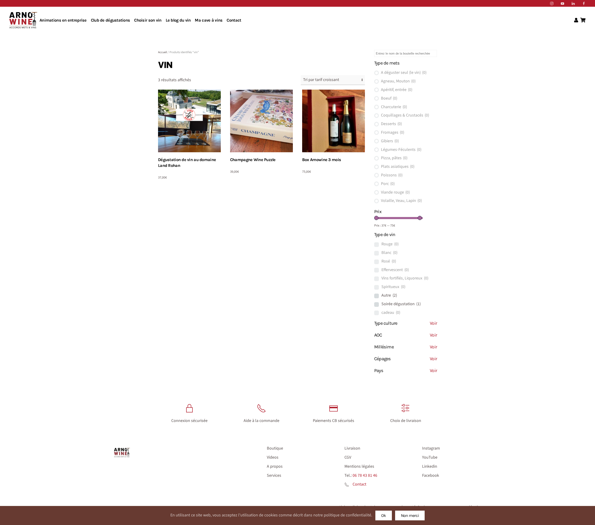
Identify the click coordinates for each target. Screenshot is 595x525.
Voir (433, 323)
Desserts (391, 124)
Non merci (410, 515)
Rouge (390, 244)
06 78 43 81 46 (365, 475)
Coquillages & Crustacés (405, 115)
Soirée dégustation (401, 304)
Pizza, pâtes (394, 158)
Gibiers (390, 141)
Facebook (430, 475)
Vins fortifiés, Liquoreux (404, 278)
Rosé (388, 261)
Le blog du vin (178, 20)
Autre (389, 295)
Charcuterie (394, 107)
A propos (275, 466)
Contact (234, 20)
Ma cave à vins (208, 20)
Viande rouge (395, 192)
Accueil (162, 52)
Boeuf (389, 98)
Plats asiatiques (397, 166)
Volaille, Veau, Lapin (401, 201)
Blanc (389, 253)
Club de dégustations (110, 20)
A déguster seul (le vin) (403, 72)
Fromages (392, 132)
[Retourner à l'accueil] (23, 20)
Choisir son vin (147, 20)
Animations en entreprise (63, 20)
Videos (272, 457)
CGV (347, 457)
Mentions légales (359, 466)
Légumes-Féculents (401, 149)
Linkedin (429, 466)
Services (274, 475)
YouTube (429, 457)
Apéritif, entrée (396, 90)
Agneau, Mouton (398, 81)
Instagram (431, 448)
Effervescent (395, 270)
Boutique (275, 448)
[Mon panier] (583, 20)
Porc (388, 184)
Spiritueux (393, 287)
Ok (383, 515)
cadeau (390, 312)
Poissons (392, 175)
